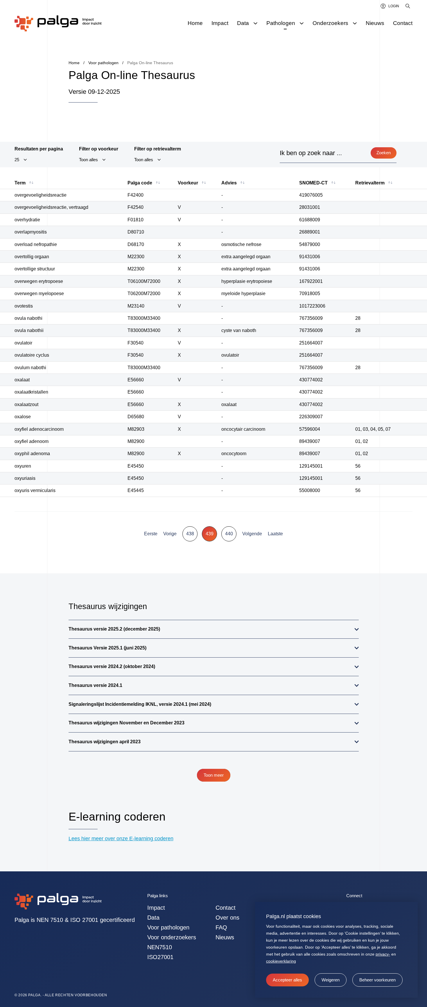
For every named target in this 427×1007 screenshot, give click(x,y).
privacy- (383, 954)
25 (17, 159)
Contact (226, 907)
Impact (156, 907)
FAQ (221, 927)
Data (153, 917)
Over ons (227, 917)
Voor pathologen (168, 927)
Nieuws (225, 937)
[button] (331, 980)
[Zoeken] (408, 6)
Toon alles (88, 159)
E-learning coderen (117, 816)
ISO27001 (160, 957)
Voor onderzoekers (171, 937)
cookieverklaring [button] (281, 961)
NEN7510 (159, 947)
